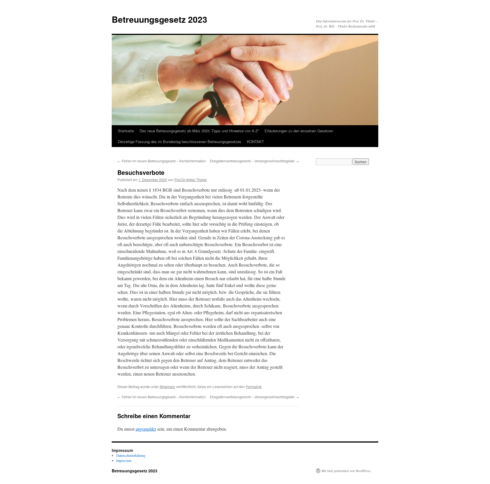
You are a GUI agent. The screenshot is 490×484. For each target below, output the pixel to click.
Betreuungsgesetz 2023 (159, 19)
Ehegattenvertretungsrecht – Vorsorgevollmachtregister (254, 160)
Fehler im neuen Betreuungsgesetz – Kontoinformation (161, 160)
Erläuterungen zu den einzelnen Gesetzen (299, 130)
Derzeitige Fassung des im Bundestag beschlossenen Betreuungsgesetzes (179, 141)
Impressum (123, 460)
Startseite (126, 130)
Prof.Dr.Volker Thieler (190, 179)
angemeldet (146, 429)
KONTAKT (255, 141)
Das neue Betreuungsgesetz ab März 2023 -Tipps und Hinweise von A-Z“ (199, 130)
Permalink (253, 386)
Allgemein (167, 386)
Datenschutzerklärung (130, 455)
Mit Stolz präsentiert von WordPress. (346, 470)
